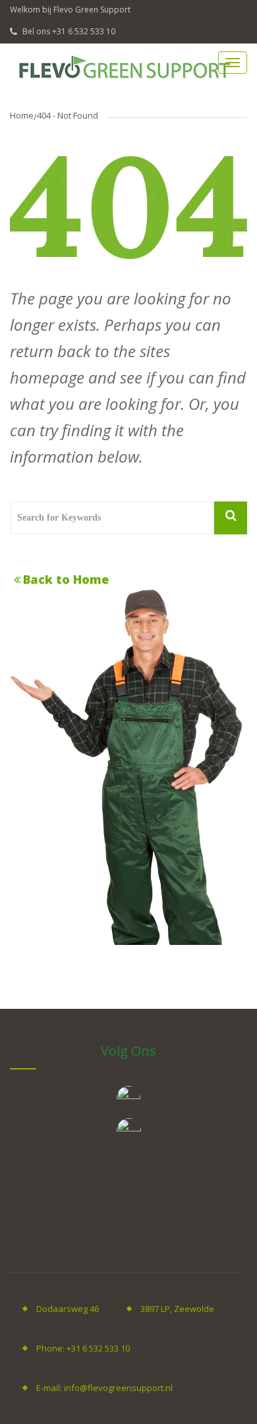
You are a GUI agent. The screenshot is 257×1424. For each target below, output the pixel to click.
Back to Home (66, 579)
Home (22, 115)
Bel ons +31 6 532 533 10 (67, 31)
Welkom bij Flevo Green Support (70, 9)
